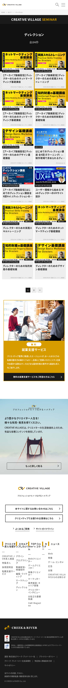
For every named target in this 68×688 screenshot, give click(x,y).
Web (50, 553)
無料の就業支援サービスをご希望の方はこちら (34, 376)
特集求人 (6, 562)
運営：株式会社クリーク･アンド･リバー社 (19, 656)
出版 (50, 570)
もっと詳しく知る (33, 465)
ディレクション (21, 588)
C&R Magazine (34, 604)
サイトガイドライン (45, 528)
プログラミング (22, 561)
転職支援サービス (8, 572)
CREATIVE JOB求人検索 (8, 557)
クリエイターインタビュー (34, 591)
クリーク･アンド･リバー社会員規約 (17, 661)
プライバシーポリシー (47, 656)
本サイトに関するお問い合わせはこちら (34, 508)
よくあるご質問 (22, 528)
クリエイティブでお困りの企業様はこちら (34, 518)
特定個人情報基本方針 (43, 661)
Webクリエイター (34, 560)
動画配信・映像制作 (21, 568)
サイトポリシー (9, 665)
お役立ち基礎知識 (34, 597)
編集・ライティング (22, 575)
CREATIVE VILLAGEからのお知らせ (57, 576)
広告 (50, 566)
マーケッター (34, 578)
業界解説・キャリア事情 (34, 584)
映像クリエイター (34, 573)
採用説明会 (7, 567)
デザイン (20, 556)
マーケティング (22, 581)
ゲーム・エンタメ (56, 561)
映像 (50, 557)
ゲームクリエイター (34, 566)
